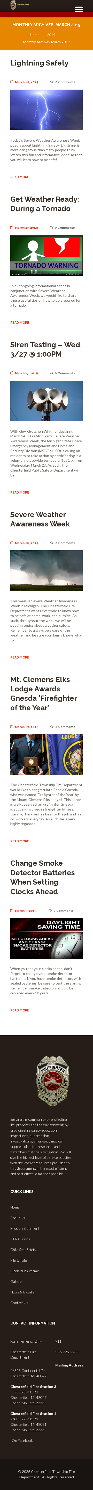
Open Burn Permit (24, 1271)
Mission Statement (25, 1228)
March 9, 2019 (26, 911)
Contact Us (19, 1302)
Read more (19, 177)
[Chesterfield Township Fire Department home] (19, 5)
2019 (51, 35)
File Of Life (18, 1260)
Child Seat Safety (23, 1249)
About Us (17, 1218)
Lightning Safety (39, 63)
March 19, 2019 (26, 727)
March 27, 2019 (26, 227)
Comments (65, 82)
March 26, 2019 (26, 543)
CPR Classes (20, 1239)
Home (34, 35)
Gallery (16, 1281)
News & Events (22, 1292)
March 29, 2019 (26, 82)
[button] (77, 12)
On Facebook (21, 1440)
